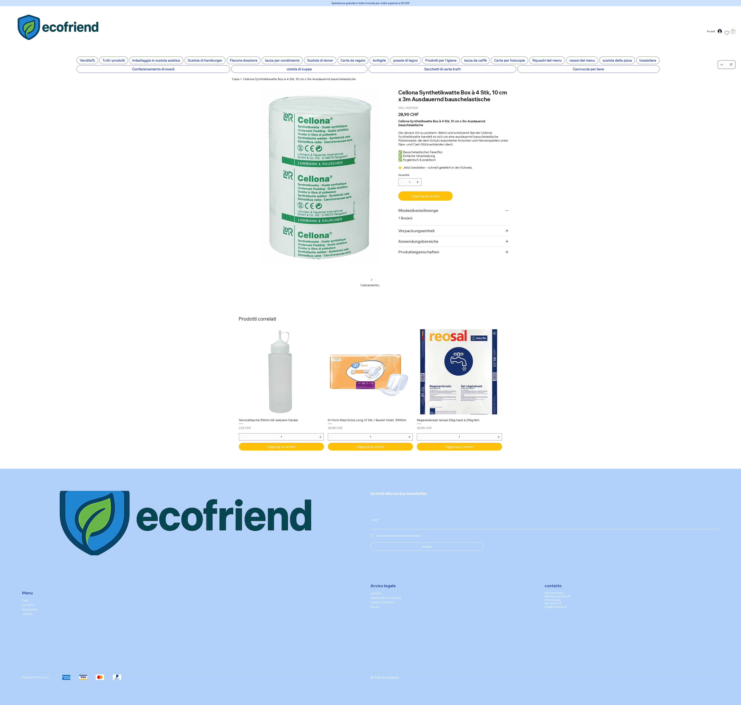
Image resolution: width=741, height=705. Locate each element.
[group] (370, 384)
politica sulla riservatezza (385, 592)
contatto (27, 608)
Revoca (374, 601)
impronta (375, 587)
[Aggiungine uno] (417, 182)
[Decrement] (241, 431)
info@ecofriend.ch (556, 601)
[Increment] (320, 431)
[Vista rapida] (281, 366)
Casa (25, 594)
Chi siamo (28, 599)
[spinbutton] (281, 431)
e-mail (374, 514)
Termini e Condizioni (382, 596)
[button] (733, 31)
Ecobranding (29, 603)
